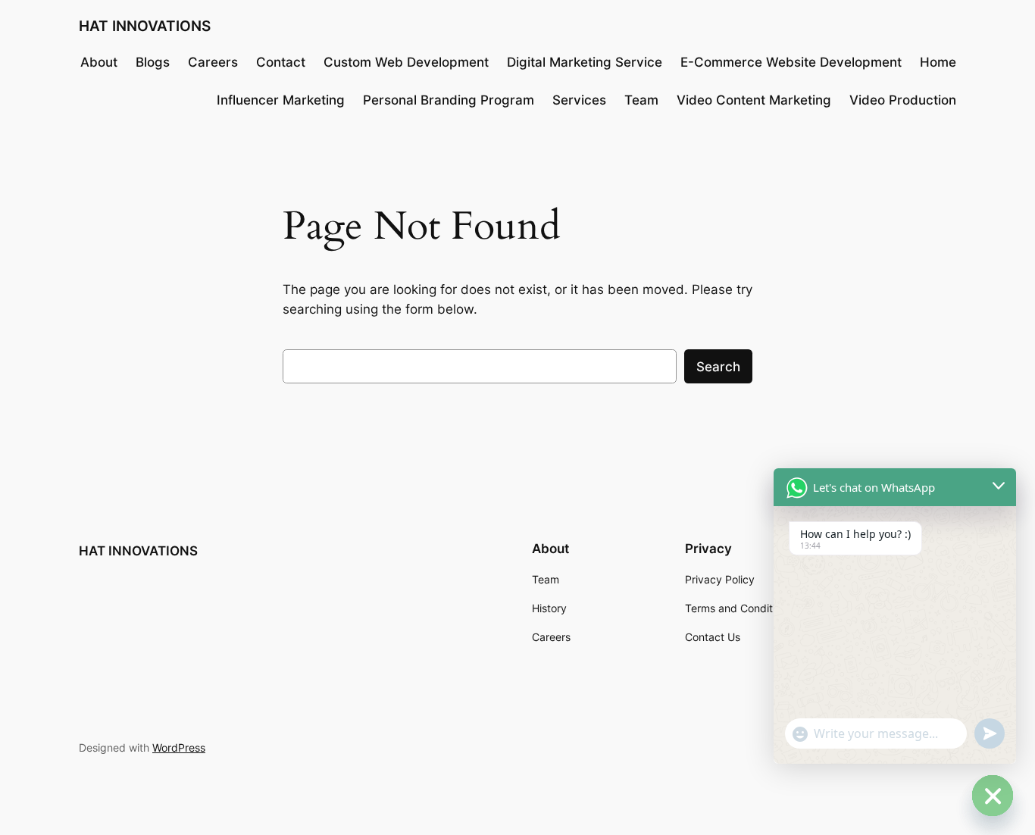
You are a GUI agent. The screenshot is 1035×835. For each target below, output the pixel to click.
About (98, 62)
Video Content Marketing (754, 100)
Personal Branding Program (448, 100)
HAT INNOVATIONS (145, 26)
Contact (280, 62)
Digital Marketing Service (584, 62)
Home (938, 62)
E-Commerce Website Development (791, 62)
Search (718, 366)
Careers (213, 62)
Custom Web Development (406, 62)
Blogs (153, 62)
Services (579, 100)
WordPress (178, 747)
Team (641, 100)
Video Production (902, 100)
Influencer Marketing (281, 100)
